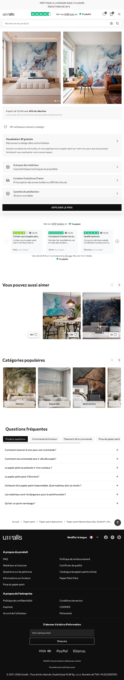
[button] (111, 284)
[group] (19, 387)
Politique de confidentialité (17, 600)
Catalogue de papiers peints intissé (78, 571)
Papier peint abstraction (50, 521)
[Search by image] (111, 23)
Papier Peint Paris (69, 578)
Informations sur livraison (17, 578)
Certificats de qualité (71, 565)
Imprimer (8, 606)
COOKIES (65, 606)
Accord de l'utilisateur (14, 613)
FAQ (5, 559)
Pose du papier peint (14, 584)
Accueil (15, 521)
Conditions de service (71, 600)
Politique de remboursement (75, 559)
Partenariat (66, 613)
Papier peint (29, 521)
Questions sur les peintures (17, 571)
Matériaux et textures (15, 565)
